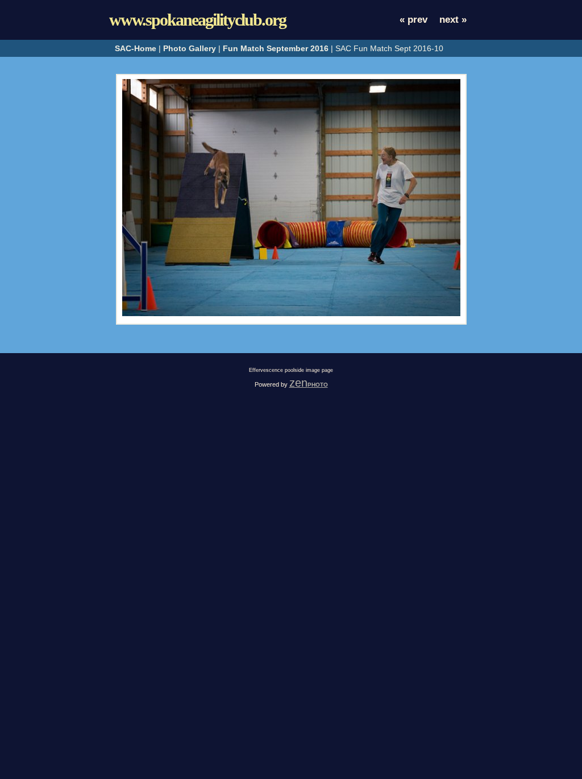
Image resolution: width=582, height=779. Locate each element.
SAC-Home (135, 48)
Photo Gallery (189, 48)
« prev (413, 19)
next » (453, 19)
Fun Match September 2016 (276, 48)
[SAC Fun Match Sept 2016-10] (291, 313)
